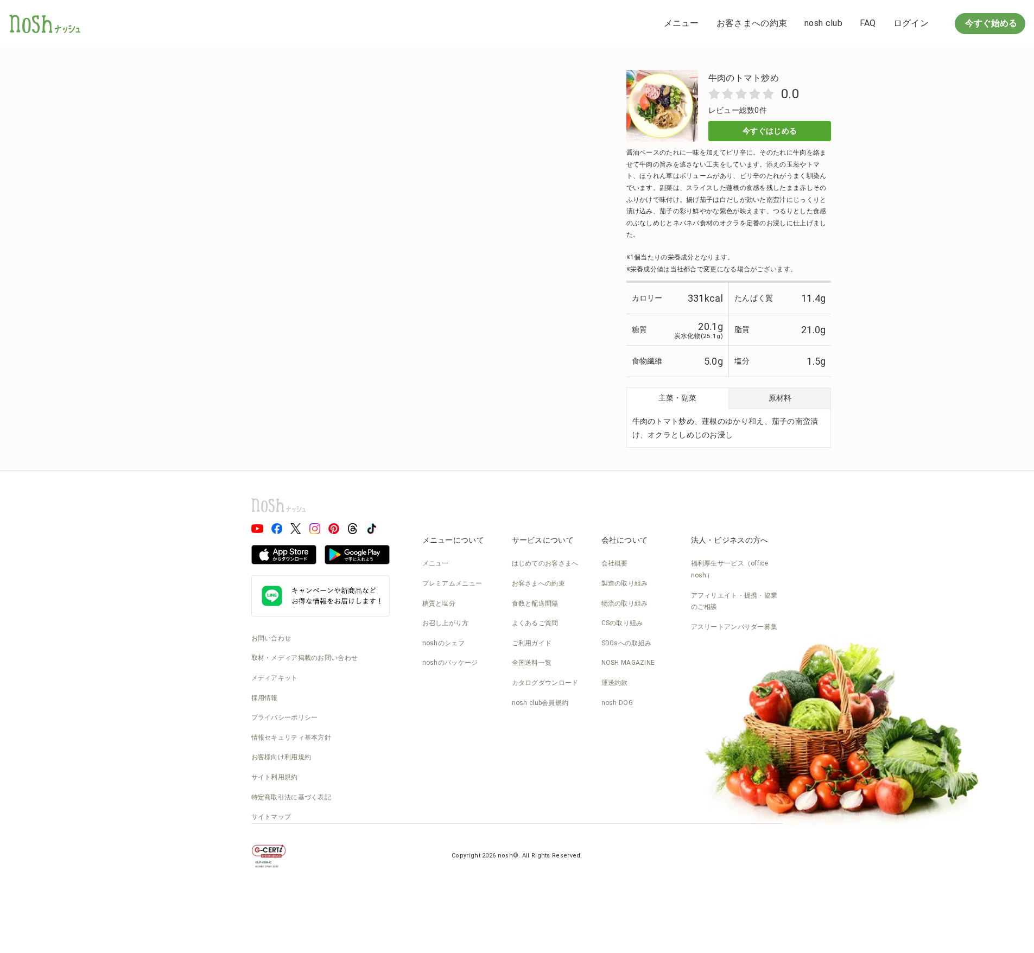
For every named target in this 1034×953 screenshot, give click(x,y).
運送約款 (614, 683)
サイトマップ (271, 817)
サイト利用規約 (274, 777)
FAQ (868, 23)
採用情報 (264, 698)
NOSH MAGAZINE (628, 662)
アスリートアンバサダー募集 (734, 627)
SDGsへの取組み (626, 643)
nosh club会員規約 (540, 703)
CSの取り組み (622, 623)
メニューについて (453, 540)
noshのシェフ (443, 643)
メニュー (681, 23)
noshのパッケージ (450, 662)
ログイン (911, 23)
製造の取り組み (624, 583)
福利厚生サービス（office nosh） (730, 569)
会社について (624, 540)
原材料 (780, 397)
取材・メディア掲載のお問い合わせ (304, 658)
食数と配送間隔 (535, 603)
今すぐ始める (990, 23)
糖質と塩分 (439, 603)
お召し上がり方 (445, 623)
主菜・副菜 (677, 397)
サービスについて (543, 540)
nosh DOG (617, 703)
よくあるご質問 (535, 623)
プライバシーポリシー (284, 717)
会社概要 (614, 563)
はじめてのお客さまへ (545, 563)
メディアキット (274, 678)
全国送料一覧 (532, 662)
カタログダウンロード (545, 683)
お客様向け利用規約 (281, 757)
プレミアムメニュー (452, 583)
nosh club (823, 23)
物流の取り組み (624, 603)
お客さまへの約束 (751, 23)
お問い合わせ (271, 638)
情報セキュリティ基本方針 (291, 737)
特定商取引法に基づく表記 (291, 797)
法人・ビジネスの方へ (730, 540)
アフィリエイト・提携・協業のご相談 (734, 601)
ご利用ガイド (532, 643)
